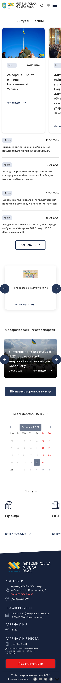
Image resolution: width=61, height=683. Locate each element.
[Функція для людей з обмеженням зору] (48, 5)
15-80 (14, 629)
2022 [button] (36, 427)
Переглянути (21, 304)
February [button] (26, 427)
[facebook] (35, 679)
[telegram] (51, 679)
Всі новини (28, 245)
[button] (10, 427)
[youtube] (40, 679)
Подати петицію (30, 663)
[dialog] (30, 449)
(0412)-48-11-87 (20, 599)
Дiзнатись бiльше (15, 533)
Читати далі (14, 102)
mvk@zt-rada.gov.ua (22, 593)
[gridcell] (12, 441)
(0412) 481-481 (19, 644)
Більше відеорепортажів (28, 391)
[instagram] (46, 679)
